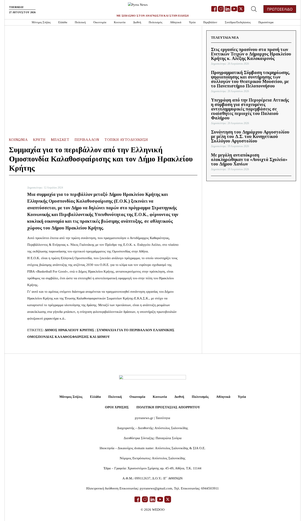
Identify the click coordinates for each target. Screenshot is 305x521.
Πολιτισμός (155, 22)
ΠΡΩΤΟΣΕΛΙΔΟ (279, 9)
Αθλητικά (175, 22)
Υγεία (192, 22)
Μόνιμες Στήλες (41, 22)
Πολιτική (80, 22)
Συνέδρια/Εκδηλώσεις (238, 22)
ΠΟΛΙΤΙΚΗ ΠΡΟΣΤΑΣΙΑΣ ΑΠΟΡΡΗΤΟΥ (168, 407)
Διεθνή (137, 22)
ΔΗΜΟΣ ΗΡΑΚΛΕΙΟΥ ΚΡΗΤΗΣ (69, 330)
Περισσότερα (266, 22)
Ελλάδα (62, 22)
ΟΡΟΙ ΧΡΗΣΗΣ (117, 407)
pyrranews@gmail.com (156, 488)
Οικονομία (99, 22)
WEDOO (158, 509)
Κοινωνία (119, 22)
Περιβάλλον (210, 22)
